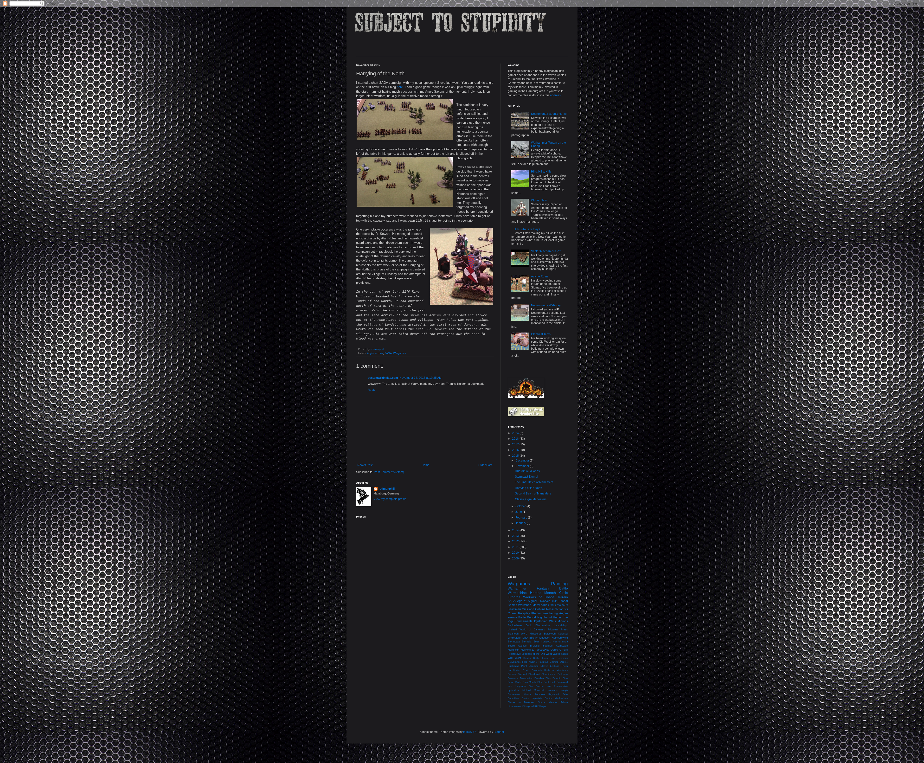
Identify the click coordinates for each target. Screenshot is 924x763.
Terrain (562, 597)
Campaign (562, 645)
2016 (516, 450)
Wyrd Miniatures (531, 633)
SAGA (388, 353)
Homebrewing (560, 637)
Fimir (565, 678)
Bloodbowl (534, 674)
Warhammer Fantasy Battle (538, 588)
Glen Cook (543, 682)
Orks (553, 605)
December (522, 460)
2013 (516, 536)
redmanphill (387, 488)
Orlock (527, 694)
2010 (516, 552)
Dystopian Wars (545, 621)
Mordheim (513, 649)
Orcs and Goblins (533, 609)
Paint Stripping (530, 666)
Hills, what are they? (527, 229)
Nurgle (564, 690)
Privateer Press (558, 629)
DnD (525, 637)
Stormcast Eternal (526, 476)
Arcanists (537, 670)
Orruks (563, 649)
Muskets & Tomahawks (535, 649)
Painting (559, 583)
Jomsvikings (560, 625)
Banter (527, 658)
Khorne (533, 661)
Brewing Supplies (541, 645)
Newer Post (364, 465)
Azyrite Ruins (539, 276)
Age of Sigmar (527, 601)
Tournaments (523, 621)
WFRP (534, 706)
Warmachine (517, 593)
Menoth (550, 593)
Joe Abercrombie (557, 686)
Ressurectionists (557, 609)
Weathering (550, 613)
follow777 (469, 732)
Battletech (550, 633)
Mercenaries (541, 605)
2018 (516, 438)
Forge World (514, 682)
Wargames (399, 353)
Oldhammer (514, 694)
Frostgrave (514, 653)
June (519, 511)
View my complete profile (390, 499)
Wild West (514, 657)
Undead (512, 629)
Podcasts (540, 694)
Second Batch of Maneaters (533, 493)
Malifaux (562, 605)
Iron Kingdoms (517, 686)
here (400, 87)
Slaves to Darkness (521, 702)
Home (426, 465)
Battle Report (527, 617)
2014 (516, 530)
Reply (371, 389)
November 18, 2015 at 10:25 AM (420, 377)
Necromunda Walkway (546, 305)
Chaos (512, 613)
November (522, 466)
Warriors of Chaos (538, 597)
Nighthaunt (544, 617)
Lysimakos (513, 690)
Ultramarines (514, 706)
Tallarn (564, 702)
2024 (516, 433)
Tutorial (563, 601)
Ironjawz (546, 641)
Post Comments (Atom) (389, 472)
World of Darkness (532, 629)
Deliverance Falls (517, 661)
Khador (536, 613)
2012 (516, 541)
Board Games (517, 645)
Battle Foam (540, 658)
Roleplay (524, 613)
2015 (516, 455)
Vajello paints (560, 653)
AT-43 (526, 670)
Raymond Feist (558, 694)
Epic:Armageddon (539, 637)
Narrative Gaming (548, 661)
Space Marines (547, 702)
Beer (536, 641)
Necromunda (560, 641)
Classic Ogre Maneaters (530, 499)
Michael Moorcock (533, 690)
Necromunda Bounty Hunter (549, 113)
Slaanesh (513, 633)
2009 (516, 558)
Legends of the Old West (537, 653)
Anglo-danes (515, 625)
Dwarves (544, 601)
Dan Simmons (559, 658)
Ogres (554, 649)
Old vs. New (539, 200)
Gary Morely (529, 682)
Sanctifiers (513, 698)
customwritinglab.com (383, 377)
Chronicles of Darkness (554, 674)
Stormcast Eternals (519, 641)
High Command (559, 682)
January (521, 523)
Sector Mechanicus (556, 698)
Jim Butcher (536, 686)
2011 (516, 547)
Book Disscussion (538, 625)
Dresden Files (542, 678)
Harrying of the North (528, 488)
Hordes (535, 593)
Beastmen (514, 609)
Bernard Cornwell (517, 674)
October (520, 506)
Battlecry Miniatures (556, 670)
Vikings (526, 706)
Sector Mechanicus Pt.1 (546, 251)
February (521, 517)
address (555, 95)
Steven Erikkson (550, 666)
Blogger (499, 732)
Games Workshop (519, 605)
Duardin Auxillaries (527, 471)
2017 (516, 444)
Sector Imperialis (532, 698)
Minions (563, 621)
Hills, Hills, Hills (541, 171)
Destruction (526, 678)
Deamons (513, 678)
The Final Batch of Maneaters (534, 482)
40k (554, 601)
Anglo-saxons (375, 353)
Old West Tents (541, 334)
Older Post (485, 465)
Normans (553, 690)
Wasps (542, 706)
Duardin (556, 678)
